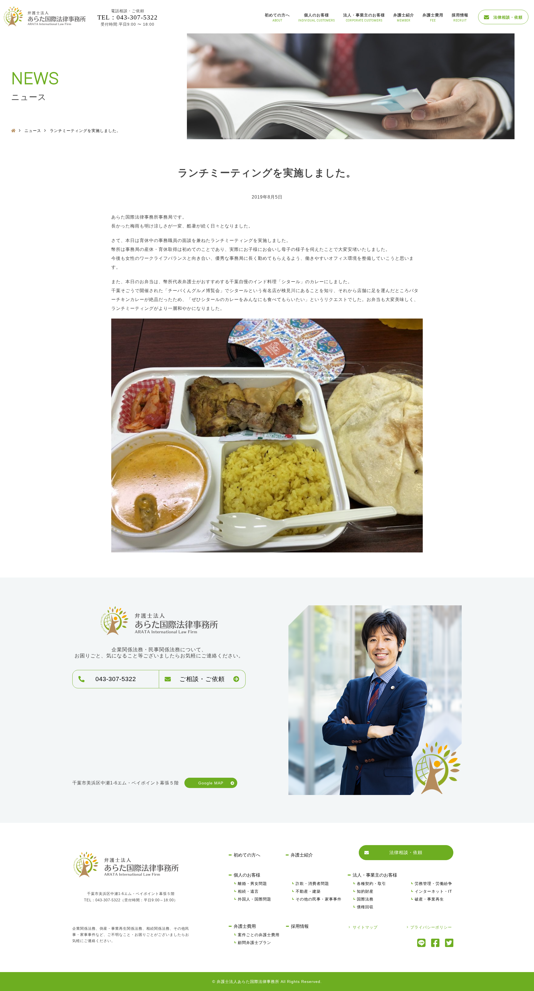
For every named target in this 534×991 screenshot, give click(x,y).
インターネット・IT (433, 891)
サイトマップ (365, 927)
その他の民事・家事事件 (319, 899)
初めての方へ (277, 15)
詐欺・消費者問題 (312, 883)
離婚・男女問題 (252, 883)
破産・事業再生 (429, 899)
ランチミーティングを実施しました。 (85, 130)
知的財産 (365, 891)
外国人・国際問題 (254, 899)
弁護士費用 (432, 15)
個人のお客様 (316, 15)
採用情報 (460, 15)
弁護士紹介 (403, 15)
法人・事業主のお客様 (364, 15)
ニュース (32, 130)
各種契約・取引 (371, 883)
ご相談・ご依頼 (202, 679)
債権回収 (365, 907)
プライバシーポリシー (431, 927)
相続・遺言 (248, 891)
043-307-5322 (115, 679)
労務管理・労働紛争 (433, 883)
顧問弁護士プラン (254, 942)
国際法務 (365, 899)
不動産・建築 (308, 891)
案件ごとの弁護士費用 (259, 935)
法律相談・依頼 (506, 17)
